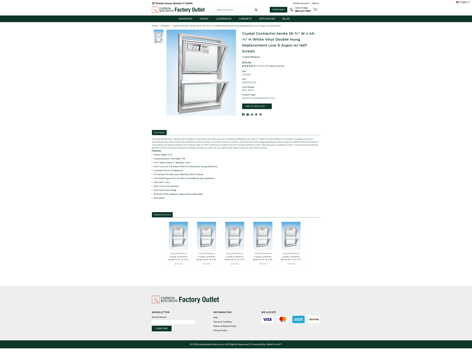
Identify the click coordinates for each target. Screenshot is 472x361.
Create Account (301, 3)
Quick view (178, 235)
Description (159, 132)
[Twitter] (256, 114)
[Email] (247, 114)
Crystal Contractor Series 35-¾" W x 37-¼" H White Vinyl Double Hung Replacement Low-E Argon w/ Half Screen (234, 258)
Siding (204, 18)
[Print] (252, 114)
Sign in (315, 3)
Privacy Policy (220, 330)
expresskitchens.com (212, 344)
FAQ (215, 317)
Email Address (159, 317)
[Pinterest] (260, 114)
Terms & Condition (222, 322)
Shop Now (279, 9)
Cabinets (245, 18)
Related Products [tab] (162, 214)
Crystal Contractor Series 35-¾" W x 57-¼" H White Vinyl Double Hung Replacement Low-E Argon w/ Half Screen (291, 258)
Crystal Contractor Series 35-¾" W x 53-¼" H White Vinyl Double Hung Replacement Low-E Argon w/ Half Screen (206, 258)
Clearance (223, 18)
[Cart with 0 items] (315, 9)
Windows (185, 18)
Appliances (267, 18)
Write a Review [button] (277, 66)
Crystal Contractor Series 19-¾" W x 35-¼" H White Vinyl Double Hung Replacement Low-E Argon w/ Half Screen (178, 258)
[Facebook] (243, 114)
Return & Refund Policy (224, 326)
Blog (286, 18)
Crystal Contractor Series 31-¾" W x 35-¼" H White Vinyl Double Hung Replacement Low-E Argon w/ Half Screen (263, 258)
